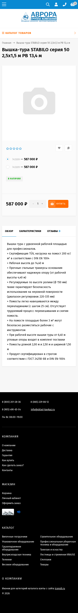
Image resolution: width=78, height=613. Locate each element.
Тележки (7, 559)
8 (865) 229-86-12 (40, 402)
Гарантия (7, 455)
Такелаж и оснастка (51, 549)
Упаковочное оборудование (18, 541)
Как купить (8, 460)
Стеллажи (45, 559)
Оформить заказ (11, 503)
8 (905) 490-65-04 (11, 409)
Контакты (7, 470)
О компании (8, 445)
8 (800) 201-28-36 (11, 402)
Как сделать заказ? (13, 465)
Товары (44, 564)
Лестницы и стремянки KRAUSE (57, 554)
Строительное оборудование (56, 536)
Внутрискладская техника (16, 554)
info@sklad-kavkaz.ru (43, 409)
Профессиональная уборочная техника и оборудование (58, 543)
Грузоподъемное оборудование (11, 548)
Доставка (7, 450)
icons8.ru (60, 588)
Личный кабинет (11, 498)
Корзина (7, 493)
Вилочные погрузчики (14, 536)
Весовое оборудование (15, 564)
